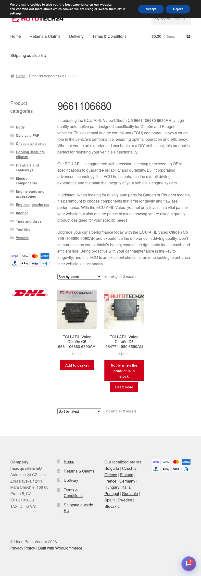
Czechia (129, 468)
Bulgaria (111, 468)
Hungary (111, 487)
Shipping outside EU (28, 55)
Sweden (125, 500)
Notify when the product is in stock (124, 371)
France (110, 481)
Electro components (26, 181)
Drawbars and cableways (27, 167)
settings (16, 13)
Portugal (111, 493)
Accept (151, 9)
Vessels (22, 237)
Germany (127, 481)
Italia (126, 487)
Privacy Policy (22, 548)
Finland (126, 474)
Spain (109, 500)
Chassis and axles (31, 143)
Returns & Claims (45, 36)
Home (15, 36)
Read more (124, 386)
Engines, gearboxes (32, 204)
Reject (178, 9)
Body (20, 127)
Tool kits (23, 229)
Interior (22, 212)
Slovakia (112, 506)
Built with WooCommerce (60, 548)
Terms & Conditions (109, 36)
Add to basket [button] (77, 365)
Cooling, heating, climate (30, 154)
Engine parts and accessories (30, 194)
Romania (130, 493)
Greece (110, 474)
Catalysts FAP (27, 135)
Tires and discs (29, 221)
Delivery (76, 36)
